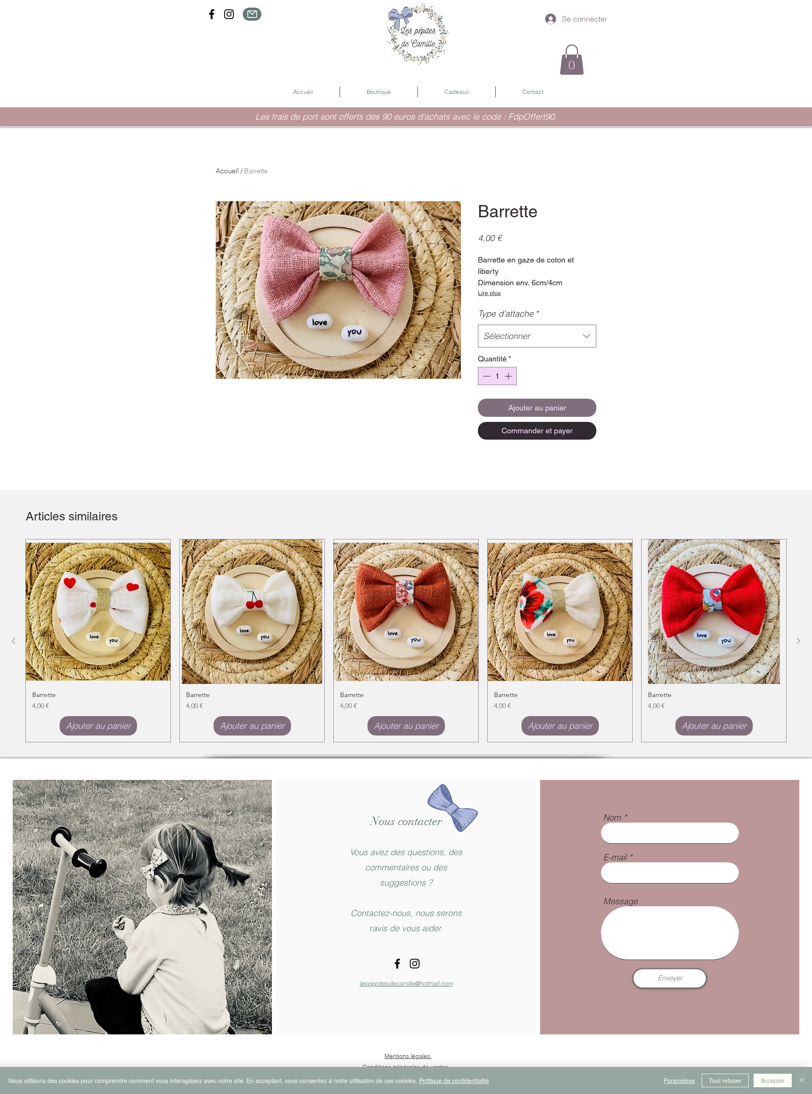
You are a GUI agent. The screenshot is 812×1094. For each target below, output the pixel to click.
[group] (406, 640)
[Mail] (252, 14)
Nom (612, 817)
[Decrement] (485, 376)
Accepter (773, 1080)
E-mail (614, 857)
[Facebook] (211, 14)
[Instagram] (229, 14)
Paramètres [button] (679, 1080)
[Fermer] (802, 1080)
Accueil (227, 171)
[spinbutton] (497, 376)
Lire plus (489, 293)
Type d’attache (508, 313)
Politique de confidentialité (454, 1080)
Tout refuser (725, 1080)
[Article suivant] (798, 641)
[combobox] (537, 336)
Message (620, 901)
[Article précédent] (13, 641)
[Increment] (509, 376)
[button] (571, 59)
